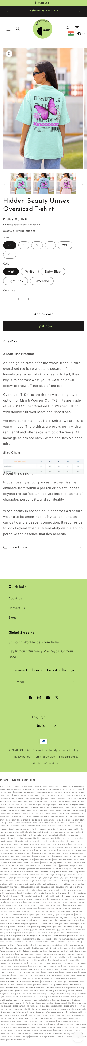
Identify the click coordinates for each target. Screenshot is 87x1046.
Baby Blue (53, 271)
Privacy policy (21, 756)
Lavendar (41, 281)
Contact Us (16, 608)
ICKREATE (25, 750)
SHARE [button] (12, 341)
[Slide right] (82, 184)
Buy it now (43, 326)
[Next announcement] (79, 11)
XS (10, 245)
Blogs (12, 617)
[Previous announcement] (7, 11)
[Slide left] (4, 184)
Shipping (8, 224)
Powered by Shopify (45, 750)
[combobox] (76, 33)
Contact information (45, 763)
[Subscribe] (72, 682)
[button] (8, 29)
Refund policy (70, 750)
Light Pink (15, 281)
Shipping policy (69, 756)
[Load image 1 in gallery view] (20, 183)
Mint (11, 271)
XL (10, 254)
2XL (65, 245)
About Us (15, 598)
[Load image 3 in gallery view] (66, 183)
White (29, 271)
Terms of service (44, 756)
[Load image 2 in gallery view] (43, 183)
